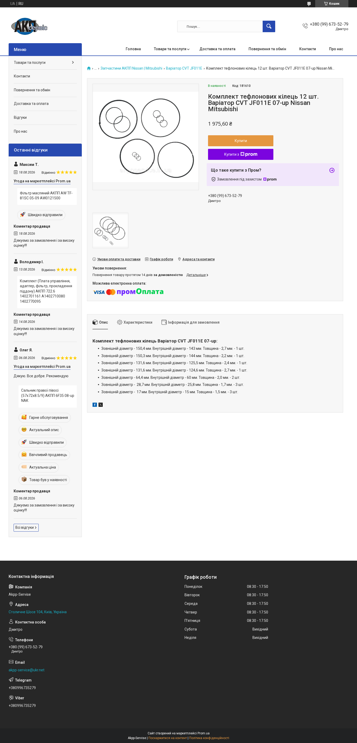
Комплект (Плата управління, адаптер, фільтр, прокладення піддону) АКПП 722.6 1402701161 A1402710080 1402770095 (46, 291)
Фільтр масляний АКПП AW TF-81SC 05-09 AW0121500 (46, 195)
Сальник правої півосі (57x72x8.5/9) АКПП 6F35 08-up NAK (47, 395)
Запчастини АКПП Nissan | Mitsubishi (131, 68)
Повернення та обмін (267, 49)
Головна (133, 49)
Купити (241, 141)
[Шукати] (269, 26)
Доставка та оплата (217, 49)
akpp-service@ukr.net (26, 670)
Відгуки (20, 117)
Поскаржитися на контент (167, 738)
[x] (101, 405)
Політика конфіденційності (209, 738)
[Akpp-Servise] (29, 26)
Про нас (336, 49)
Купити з (231, 154)
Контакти (307, 49)
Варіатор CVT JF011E (184, 68)
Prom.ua (204, 733)
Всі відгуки (24, 527)
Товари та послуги (170, 49)
